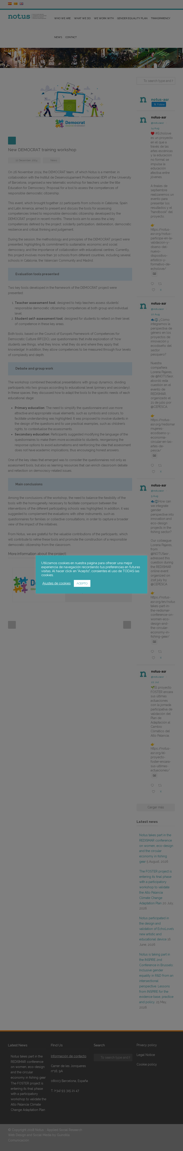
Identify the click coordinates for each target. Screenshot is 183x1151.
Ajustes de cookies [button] (56, 583)
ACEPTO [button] (82, 583)
